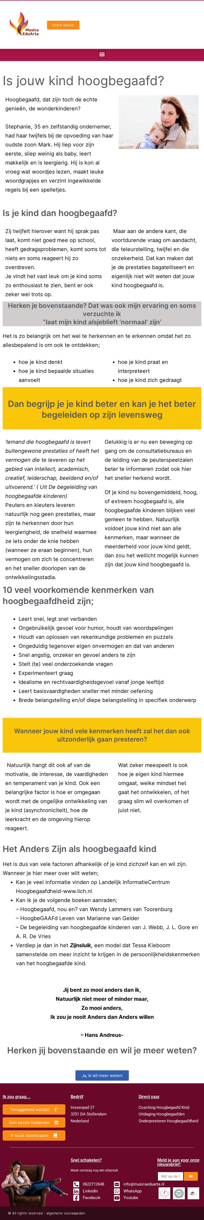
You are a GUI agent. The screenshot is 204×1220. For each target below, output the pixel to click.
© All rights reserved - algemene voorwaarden (46, 1213)
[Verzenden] (191, 1176)
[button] (102, 54)
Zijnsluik (80, 945)
